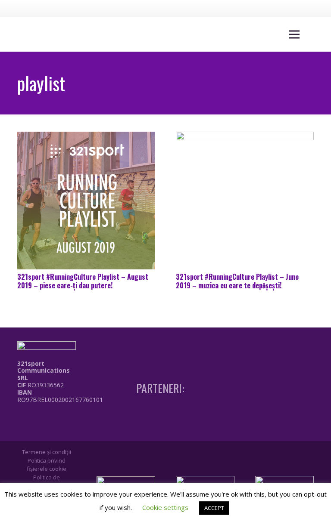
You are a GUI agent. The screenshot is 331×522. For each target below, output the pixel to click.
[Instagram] (286, 8)
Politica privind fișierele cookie (46, 465)
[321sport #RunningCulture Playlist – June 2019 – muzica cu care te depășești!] (245, 200)
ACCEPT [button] (214, 508)
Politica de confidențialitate (46, 481)
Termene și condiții (46, 452)
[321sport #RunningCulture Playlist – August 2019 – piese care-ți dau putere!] (86, 200)
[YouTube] (302, 8)
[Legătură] (62, 419)
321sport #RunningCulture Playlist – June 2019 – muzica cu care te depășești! (237, 281)
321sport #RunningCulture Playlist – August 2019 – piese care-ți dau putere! (82, 281)
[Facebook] (270, 8)
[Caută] (314, 34)
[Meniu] (294, 34)
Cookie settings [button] (165, 507)
